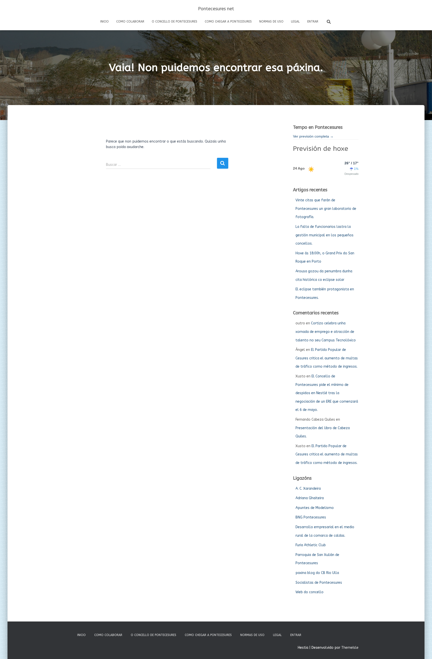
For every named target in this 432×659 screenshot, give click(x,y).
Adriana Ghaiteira (310, 498)
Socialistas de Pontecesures (319, 582)
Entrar (312, 21)
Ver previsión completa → (313, 136)
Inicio (104, 21)
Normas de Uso (271, 21)
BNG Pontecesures (311, 517)
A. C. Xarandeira (308, 488)
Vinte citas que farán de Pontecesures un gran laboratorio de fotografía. (326, 208)
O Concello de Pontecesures (174, 21)
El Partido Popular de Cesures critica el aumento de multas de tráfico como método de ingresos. (327, 358)
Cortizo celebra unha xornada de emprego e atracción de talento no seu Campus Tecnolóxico (326, 331)
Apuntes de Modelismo (315, 508)
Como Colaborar (130, 21)
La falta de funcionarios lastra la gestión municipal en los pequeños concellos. (325, 235)
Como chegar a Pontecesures (228, 21)
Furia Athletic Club (311, 545)
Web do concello (310, 592)
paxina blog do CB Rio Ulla (317, 573)
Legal (295, 21)
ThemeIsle (349, 647)
